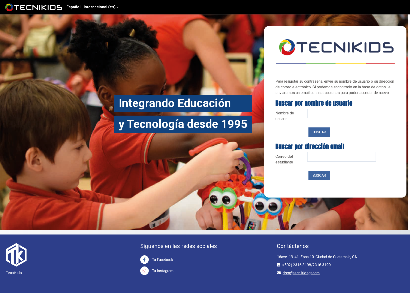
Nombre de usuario (284, 116)
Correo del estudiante (284, 159)
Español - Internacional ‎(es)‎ (91, 7)
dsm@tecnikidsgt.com (301, 273)
